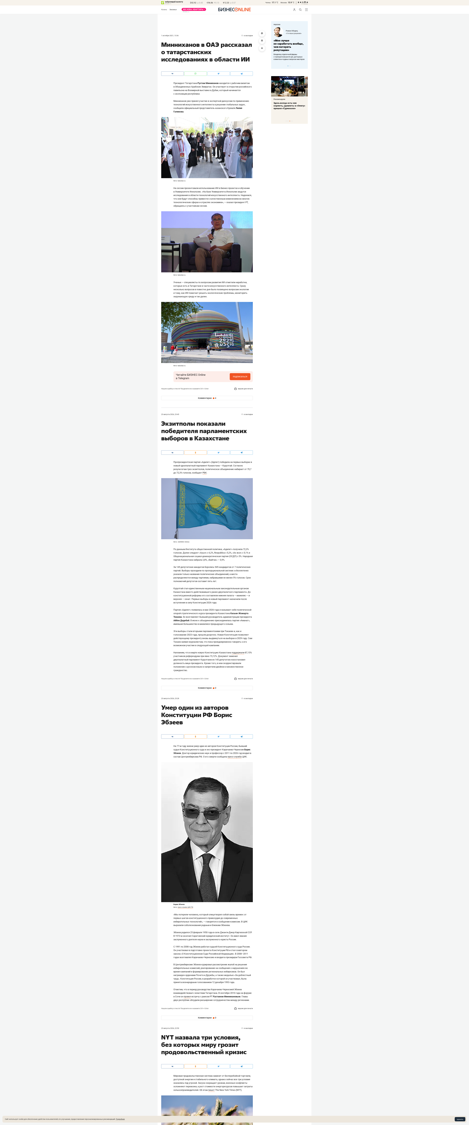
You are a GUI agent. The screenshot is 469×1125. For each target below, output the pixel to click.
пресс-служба (235, 756)
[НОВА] (194, 10)
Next (305, 66)
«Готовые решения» (294, 33)
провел (187, 996)
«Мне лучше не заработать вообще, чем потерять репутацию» (289, 45)
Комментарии (207, 398)
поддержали (238, 652)
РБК (205, 472)
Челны (268, 3)
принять (460, 1119)
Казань (164, 10)
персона (277, 24)
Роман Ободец (292, 31)
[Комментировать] (262, 34)
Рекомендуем (279, 99)
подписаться (240, 376)
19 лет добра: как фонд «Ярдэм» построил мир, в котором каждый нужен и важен (287, 107)
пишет (211, 1090)
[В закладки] (262, 41)
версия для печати (245, 389)
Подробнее (120, 1119)
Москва (284, 3)
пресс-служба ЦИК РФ (185, 907)
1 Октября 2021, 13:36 (170, 36)
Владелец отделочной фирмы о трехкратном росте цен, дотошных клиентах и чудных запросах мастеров (289, 56)
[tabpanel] (289, 43)
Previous (274, 66)
